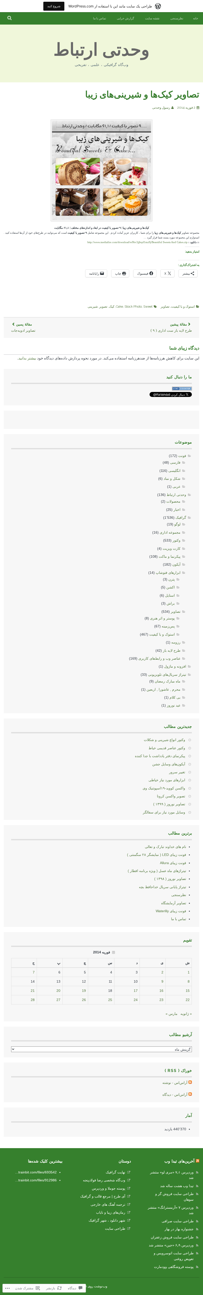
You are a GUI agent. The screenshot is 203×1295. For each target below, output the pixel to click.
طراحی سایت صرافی (178, 1221)
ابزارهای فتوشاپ (168, 573)
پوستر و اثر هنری (162, 618)
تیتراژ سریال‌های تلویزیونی (167, 675)
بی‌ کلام (175, 697)
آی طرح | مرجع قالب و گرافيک (102, 1196)
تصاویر (165, 306)
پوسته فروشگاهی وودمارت (174, 1267)
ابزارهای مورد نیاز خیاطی (167, 780)
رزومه (175, 642)
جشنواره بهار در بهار (179, 1229)
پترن (171, 579)
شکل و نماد (172, 479)
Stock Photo (133, 306)
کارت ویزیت (171, 548)
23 (161, 1000)
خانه (195, 18)
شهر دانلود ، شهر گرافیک (107, 1220)
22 (188, 1000)
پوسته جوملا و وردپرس (108, 1188)
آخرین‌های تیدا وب (179, 1161)
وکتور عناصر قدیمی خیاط (167, 748)
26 (84, 1000)
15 (188, 991)
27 (58, 1000)
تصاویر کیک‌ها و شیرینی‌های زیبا (142, 94)
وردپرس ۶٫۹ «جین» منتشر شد (171, 1245)
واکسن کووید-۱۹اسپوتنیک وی (164, 788)
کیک (111, 306)
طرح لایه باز (171, 650)
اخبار (177, 510)
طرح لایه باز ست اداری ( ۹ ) (171, 328)
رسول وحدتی (161, 107)
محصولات (173, 501)
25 (110, 1000)
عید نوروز (173, 705)
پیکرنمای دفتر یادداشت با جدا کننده (160, 756)
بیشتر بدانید (27, 358)
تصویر (103, 306)
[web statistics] (182, 389)
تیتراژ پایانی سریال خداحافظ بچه (162, 887)
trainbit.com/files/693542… (36, 1172)
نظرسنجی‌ (176, 18)
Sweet (147, 306)
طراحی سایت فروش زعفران (172, 1237)
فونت (182, 456)
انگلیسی (174, 471)
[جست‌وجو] (10, 18)
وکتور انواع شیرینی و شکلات (164, 740)
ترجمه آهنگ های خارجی (108, 1204)
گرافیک (181, 517)
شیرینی (93, 306)
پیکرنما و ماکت (169, 556)
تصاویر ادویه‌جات (23, 328)
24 (136, 1000)
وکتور (176, 540)
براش (171, 603)
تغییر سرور (177, 772)
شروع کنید (53, 6)
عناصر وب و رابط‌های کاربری (159, 658)
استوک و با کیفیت (183, 306)
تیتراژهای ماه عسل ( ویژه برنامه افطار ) (157, 871)
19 (84, 991)
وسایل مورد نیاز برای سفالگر (164, 812)
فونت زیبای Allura (173, 863)
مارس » (172, 1014)
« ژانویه (186, 1014)
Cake (119, 306)
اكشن (170, 587)
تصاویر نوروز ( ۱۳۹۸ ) (170, 879)
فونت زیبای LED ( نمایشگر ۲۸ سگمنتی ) (156, 855)
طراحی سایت (115, 1228)
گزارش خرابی (125, 18)
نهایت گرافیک (115, 1172)
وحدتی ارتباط (101, 49)
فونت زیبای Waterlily (171, 911)
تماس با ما (99, 18)
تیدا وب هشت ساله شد (177, 1186)
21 (33, 991)
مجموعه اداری (170, 532)
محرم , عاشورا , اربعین (163, 689)
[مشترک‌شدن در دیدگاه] (190, 1095)
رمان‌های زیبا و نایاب (110, 1212)
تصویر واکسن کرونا (171, 796)
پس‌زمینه (168, 626)
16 (161, 991)
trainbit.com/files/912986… (36, 1180)
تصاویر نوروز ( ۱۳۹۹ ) (169, 804)
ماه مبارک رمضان (167, 681)
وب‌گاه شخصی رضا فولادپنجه (104, 1180)
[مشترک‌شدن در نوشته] (190, 1083)
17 (136, 991)
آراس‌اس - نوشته (174, 1083)
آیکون (176, 564)
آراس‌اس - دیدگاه (174, 1095)
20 (58, 991)
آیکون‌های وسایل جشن (168, 764)
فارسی (175, 462)
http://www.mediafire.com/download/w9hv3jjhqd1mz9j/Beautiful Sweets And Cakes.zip (137, 242)
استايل (170, 595)
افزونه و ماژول (175, 666)
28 (33, 1000)
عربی (176, 486)
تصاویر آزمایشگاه (173, 903)
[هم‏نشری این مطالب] (197, 1161)
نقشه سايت (152, 18)
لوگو (177, 524)
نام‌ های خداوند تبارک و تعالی (165, 847)
